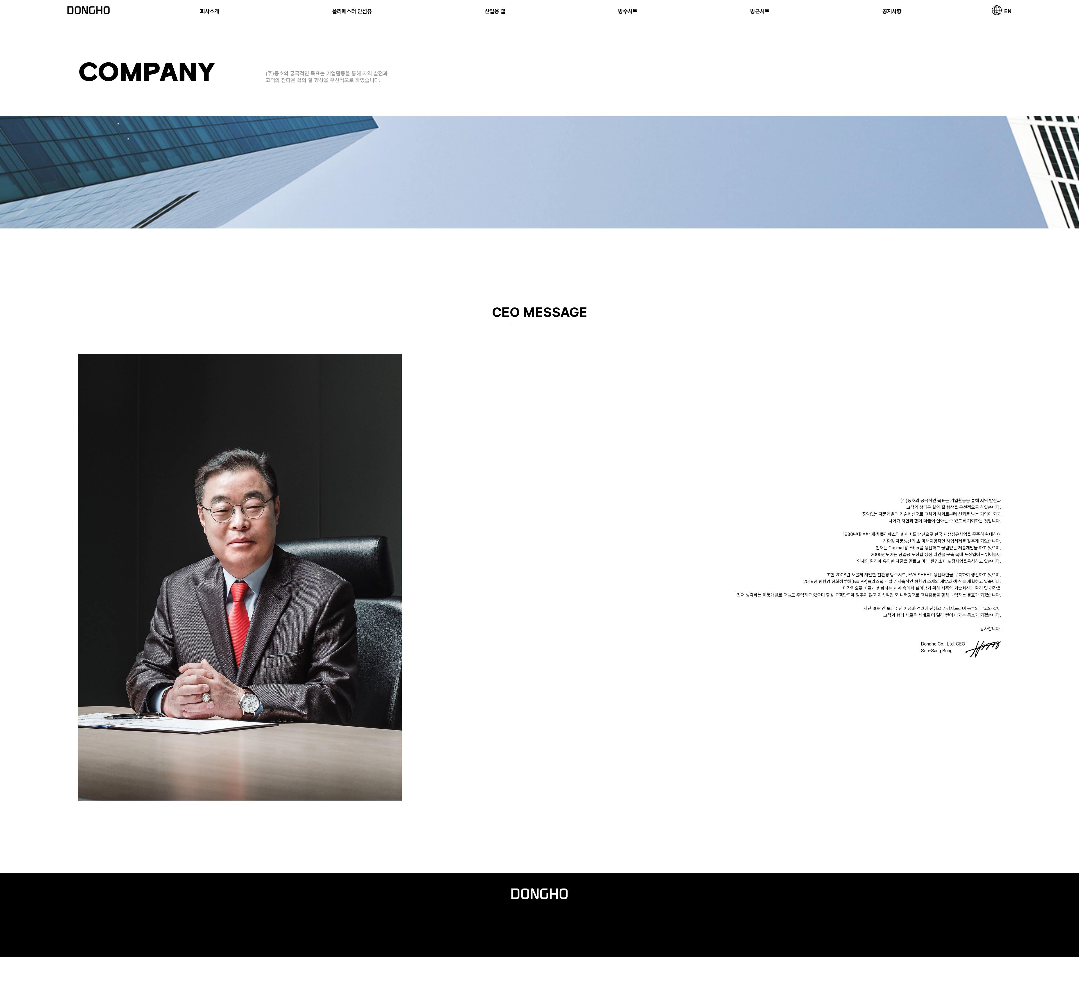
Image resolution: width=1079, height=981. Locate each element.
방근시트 (759, 11)
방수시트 (627, 11)
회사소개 (209, 11)
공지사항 (891, 11)
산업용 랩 (495, 11)
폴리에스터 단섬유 (352, 11)
